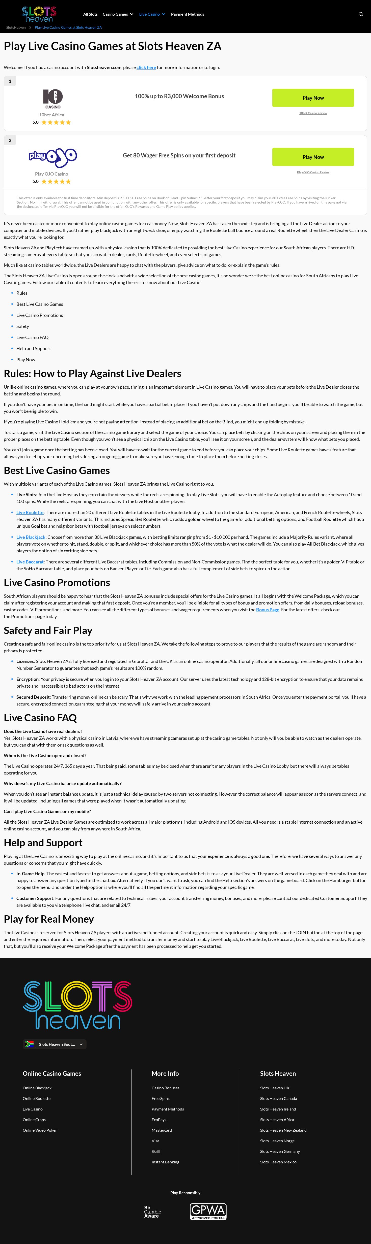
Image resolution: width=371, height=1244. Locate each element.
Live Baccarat (30, 561)
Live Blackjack (30, 537)
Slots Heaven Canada (278, 1098)
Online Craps (34, 1119)
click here (146, 67)
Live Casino (33, 1108)
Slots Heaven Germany (280, 1151)
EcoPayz (159, 1119)
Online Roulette (36, 1098)
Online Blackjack (37, 1087)
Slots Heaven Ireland (278, 1108)
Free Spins (161, 1098)
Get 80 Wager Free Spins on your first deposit (179, 155)
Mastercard (162, 1130)
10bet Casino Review (313, 113)
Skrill (156, 1151)
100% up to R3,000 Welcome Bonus (179, 96)
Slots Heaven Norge (277, 1140)
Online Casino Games (52, 1073)
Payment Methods (168, 1108)
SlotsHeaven (16, 27)
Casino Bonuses (165, 1087)
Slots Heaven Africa (277, 1119)
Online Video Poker (40, 1130)
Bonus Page (267, 609)
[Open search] (360, 14)
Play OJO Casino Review (313, 172)
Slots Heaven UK (274, 1087)
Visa (155, 1140)
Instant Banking (165, 1161)
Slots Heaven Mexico (278, 1161)
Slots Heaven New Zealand (283, 1130)
